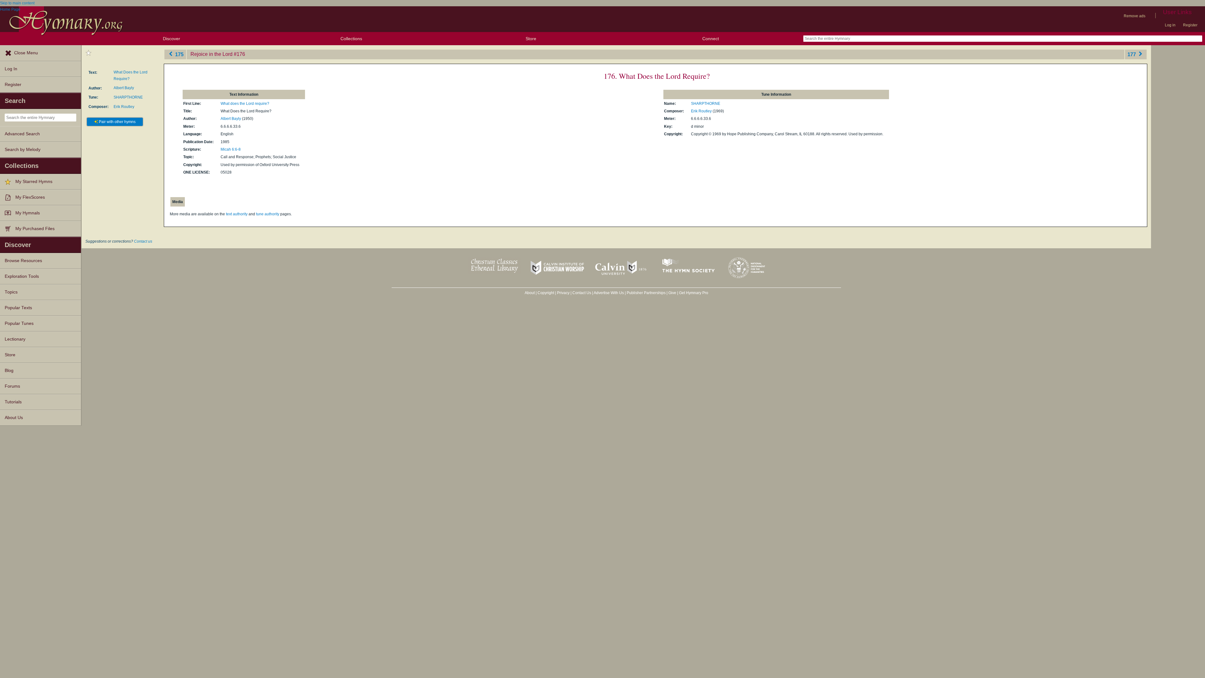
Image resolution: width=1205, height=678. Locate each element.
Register (1190, 25)
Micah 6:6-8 (231, 149)
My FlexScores (30, 197)
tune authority (267, 214)
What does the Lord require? (245, 103)
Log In (11, 69)
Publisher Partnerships (646, 293)
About (530, 293)
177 (1132, 54)
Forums (12, 386)
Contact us (143, 241)
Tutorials (13, 402)
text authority (237, 214)
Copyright (546, 293)
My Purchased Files (35, 228)
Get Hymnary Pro (693, 293)
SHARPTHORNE (128, 97)
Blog (9, 370)
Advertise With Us (609, 293)
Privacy (563, 293)
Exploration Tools (22, 276)
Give (672, 293)
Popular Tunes (19, 323)
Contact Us (581, 293)
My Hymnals (27, 213)
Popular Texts (18, 307)
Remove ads (1134, 16)
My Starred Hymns (33, 181)
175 (179, 54)
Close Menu (26, 53)
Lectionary (15, 339)
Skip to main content (17, 3)
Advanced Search (22, 134)
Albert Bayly (124, 88)
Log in (1170, 25)
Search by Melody (22, 149)
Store (531, 38)
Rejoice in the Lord (211, 54)
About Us (14, 417)
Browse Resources (23, 260)
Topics (11, 292)
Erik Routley (124, 107)
